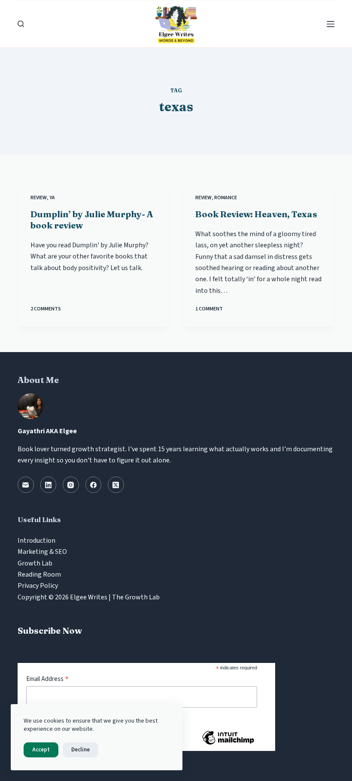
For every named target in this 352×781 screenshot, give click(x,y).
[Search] (21, 24)
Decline (80, 750)
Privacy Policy (38, 585)
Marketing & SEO (42, 551)
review (38, 197)
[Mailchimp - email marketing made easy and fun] (228, 744)
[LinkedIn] (48, 485)
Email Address (47, 679)
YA (52, 197)
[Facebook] (93, 485)
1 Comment (209, 309)
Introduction (36, 540)
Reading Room (39, 574)
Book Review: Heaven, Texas (256, 214)
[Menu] (330, 24)
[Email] (26, 485)
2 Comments (45, 309)
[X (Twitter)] (116, 485)
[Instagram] (71, 485)
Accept (41, 750)
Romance (225, 197)
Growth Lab (35, 563)
